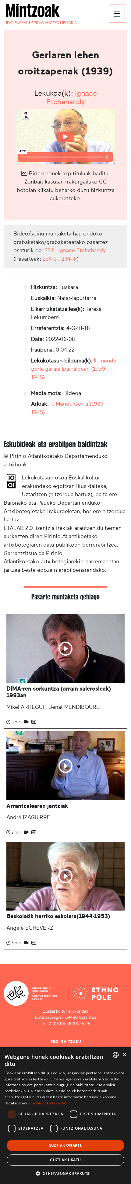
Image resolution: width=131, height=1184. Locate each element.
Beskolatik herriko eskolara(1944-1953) (58, 916)
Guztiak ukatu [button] (65, 1159)
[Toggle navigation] (117, 13)
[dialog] (65, 1115)
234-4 (68, 259)
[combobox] (116, 1055)
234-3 (50, 259)
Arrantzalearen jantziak (37, 806)
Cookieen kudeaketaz (48, 1103)
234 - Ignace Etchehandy (75, 250)
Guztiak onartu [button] (65, 1145)
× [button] (124, 1054)
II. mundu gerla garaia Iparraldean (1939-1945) (73, 369)
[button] (65, 1173)
